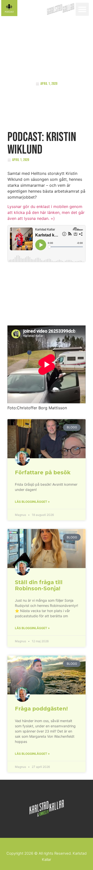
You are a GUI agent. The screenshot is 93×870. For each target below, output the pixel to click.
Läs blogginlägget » (32, 502)
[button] (82, 9)
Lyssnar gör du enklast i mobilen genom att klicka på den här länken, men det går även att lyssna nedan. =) (46, 212)
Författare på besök (42, 472)
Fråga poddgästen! (41, 709)
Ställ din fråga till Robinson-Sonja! (38, 585)
